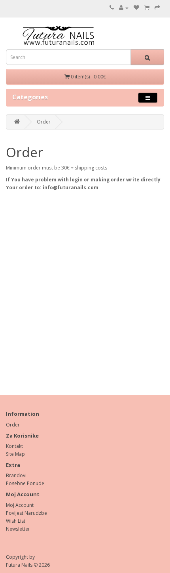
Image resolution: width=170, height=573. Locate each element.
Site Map (15, 454)
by (32, 557)
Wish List (15, 521)
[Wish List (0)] (136, 7)
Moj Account (20, 505)
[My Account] (123, 7)
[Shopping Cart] (146, 7)
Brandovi (16, 475)
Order (44, 121)
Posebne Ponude (25, 483)
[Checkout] (157, 7)
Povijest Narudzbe (26, 513)
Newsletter (18, 528)
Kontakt (14, 446)
